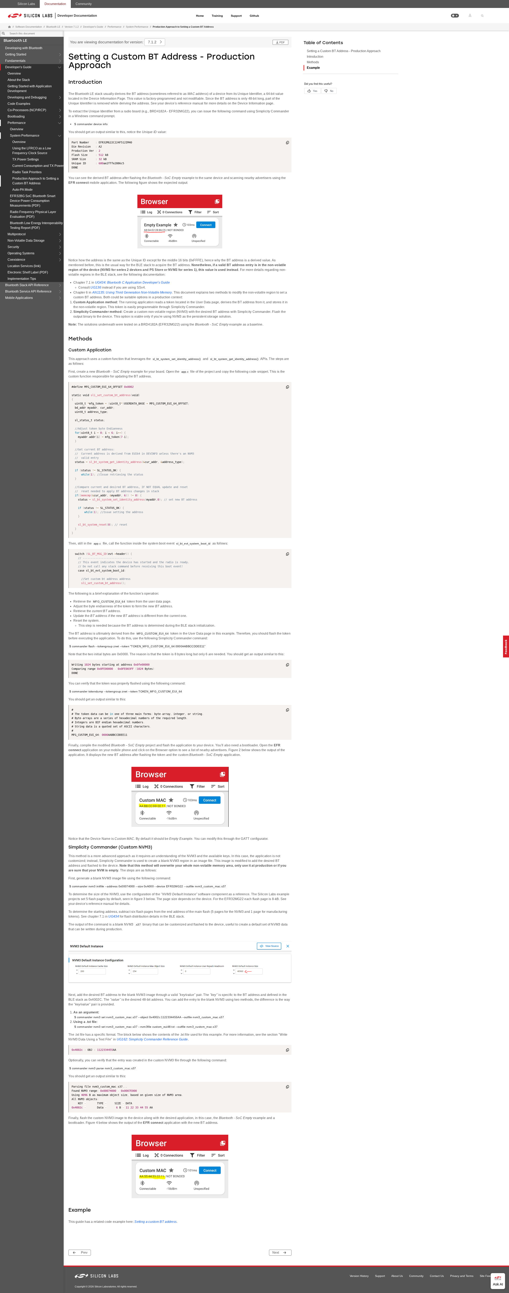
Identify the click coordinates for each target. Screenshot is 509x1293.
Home (200, 15)
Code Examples (19, 103)
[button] (455, 15)
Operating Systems (21, 253)
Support (236, 15)
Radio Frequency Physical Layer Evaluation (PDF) (33, 214)
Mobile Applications (19, 297)
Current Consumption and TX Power (38, 165)
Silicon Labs (26, 4)
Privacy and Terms (461, 1275)
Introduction (315, 56)
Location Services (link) (24, 266)
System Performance (24, 135)
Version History (359, 1275)
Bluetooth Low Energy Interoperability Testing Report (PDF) (36, 225)
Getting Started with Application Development (30, 89)
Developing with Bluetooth (23, 48)
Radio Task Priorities (27, 172)
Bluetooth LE (15, 41)
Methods (313, 62)
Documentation (55, 4)
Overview (14, 73)
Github (254, 15)
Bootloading (16, 116)
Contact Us (437, 1275)
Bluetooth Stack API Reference (27, 285)
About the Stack (19, 80)
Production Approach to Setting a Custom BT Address (35, 181)
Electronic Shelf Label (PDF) (28, 272)
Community (84, 4)
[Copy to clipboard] (287, 143)
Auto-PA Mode (22, 189)
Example (313, 67)
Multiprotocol (17, 234)
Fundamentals (15, 60)
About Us (397, 1275)
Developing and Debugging (27, 97)
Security (13, 247)
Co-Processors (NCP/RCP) (27, 110)
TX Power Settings (25, 159)
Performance (17, 122)
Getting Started (15, 54)
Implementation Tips (22, 278)
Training (217, 15)
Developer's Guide (18, 67)
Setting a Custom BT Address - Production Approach (344, 51)
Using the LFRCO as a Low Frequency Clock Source (31, 151)
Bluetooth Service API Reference (28, 291)
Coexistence (16, 259)
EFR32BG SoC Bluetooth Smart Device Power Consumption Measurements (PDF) (32, 200)
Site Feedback (489, 1275)
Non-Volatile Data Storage (26, 240)
